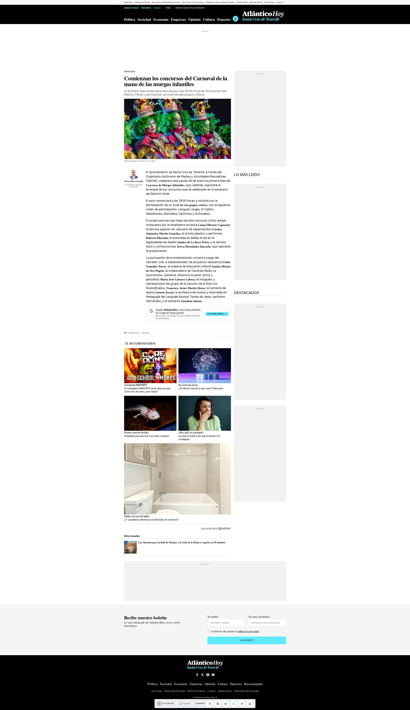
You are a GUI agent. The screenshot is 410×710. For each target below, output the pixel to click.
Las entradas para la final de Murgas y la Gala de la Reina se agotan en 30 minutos (181, 542)
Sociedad (144, 19)
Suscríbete (146, 7)
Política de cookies (196, 691)
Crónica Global (241, 2)
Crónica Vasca (269, 2)
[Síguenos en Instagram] (207, 674)
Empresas (178, 19)
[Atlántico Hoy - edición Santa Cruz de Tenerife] (263, 16)
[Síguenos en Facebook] (197, 674)
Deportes (224, 19)
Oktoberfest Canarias (142, 2)
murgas (146, 333)
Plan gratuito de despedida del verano (166, 2)
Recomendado (253, 684)
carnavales (134, 333)
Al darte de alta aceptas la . (235, 631)
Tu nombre (212, 616)
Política (129, 19)
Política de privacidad (174, 691)
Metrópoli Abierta (255, 2)
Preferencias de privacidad (246, 691)
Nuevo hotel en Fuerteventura (193, 2)
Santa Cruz (129, 71)
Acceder (157, 7)
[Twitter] (217, 703)
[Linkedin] (225, 703)
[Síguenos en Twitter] (202, 674)
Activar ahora (215, 314)
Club (168, 7)
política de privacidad (248, 631)
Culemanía (281, 2)
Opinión (194, 19)
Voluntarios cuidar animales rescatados (220, 2)
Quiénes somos (225, 691)
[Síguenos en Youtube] (213, 674)
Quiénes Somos (131, 7)
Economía (160, 19)
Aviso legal (156, 691)
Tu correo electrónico (259, 616)
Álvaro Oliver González (133, 181)
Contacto (212, 691)
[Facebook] (209, 703)
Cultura (209, 19)
